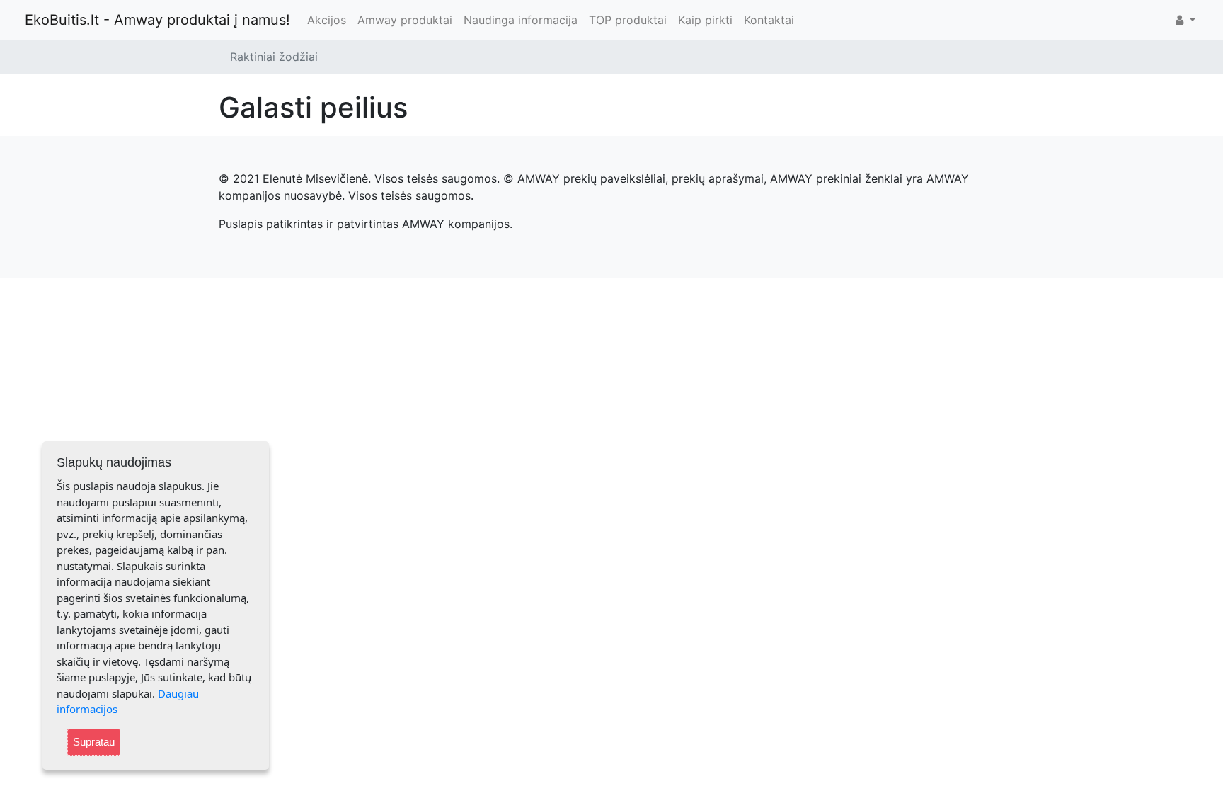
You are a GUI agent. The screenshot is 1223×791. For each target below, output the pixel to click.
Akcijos (326, 20)
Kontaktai (769, 20)
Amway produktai (404, 20)
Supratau (94, 742)
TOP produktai (628, 20)
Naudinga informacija (521, 20)
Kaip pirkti (705, 20)
